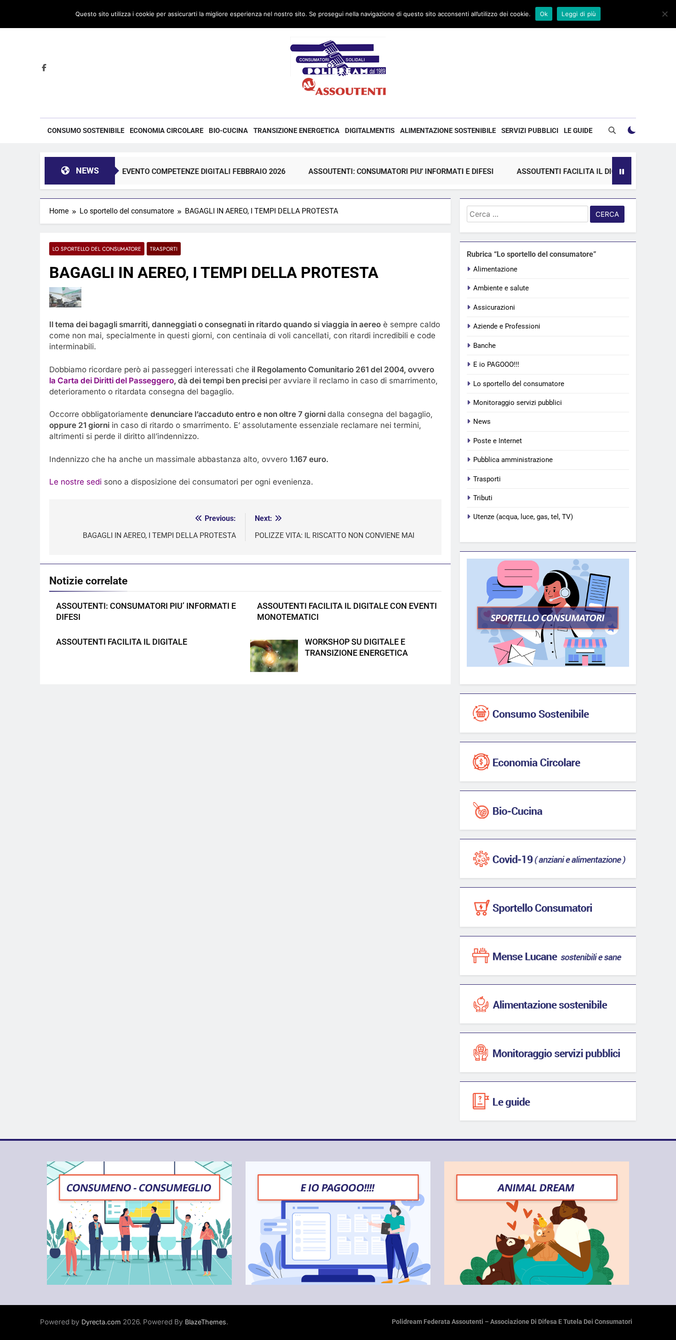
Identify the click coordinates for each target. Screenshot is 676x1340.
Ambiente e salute (501, 288)
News (482, 421)
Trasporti (164, 249)
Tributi (483, 498)
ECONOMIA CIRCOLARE (166, 131)
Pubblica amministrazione (513, 460)
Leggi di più (578, 13)
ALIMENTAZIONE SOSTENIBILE (448, 131)
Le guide (578, 131)
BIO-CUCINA (228, 131)
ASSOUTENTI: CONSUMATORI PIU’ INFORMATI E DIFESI (370, 171)
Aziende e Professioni (506, 326)
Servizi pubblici (529, 131)
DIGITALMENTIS (370, 131)
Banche (484, 345)
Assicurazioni (494, 307)
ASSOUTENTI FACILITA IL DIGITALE (121, 642)
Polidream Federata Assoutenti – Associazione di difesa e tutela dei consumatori (512, 1322)
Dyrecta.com (101, 1322)
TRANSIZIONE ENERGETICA (296, 131)
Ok (544, 13)
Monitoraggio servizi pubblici (517, 403)
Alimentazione (495, 269)
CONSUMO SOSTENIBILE (85, 131)
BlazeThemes (205, 1322)
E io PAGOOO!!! (496, 364)
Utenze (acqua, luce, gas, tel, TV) (523, 517)
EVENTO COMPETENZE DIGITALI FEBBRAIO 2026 (172, 171)
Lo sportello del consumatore (96, 249)
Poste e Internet (497, 441)
